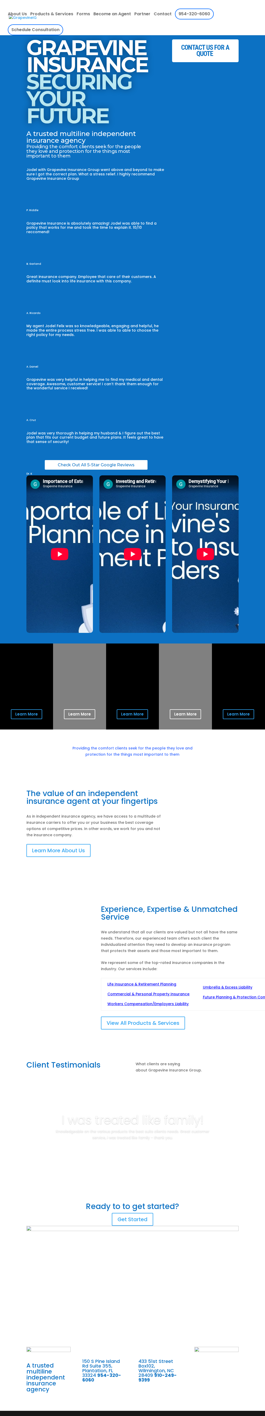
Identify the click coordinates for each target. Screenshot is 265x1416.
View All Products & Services (143, 1023)
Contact (163, 14)
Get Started (132, 1219)
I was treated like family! (133, 1120)
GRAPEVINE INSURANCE (87, 83)
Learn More (26, 714)
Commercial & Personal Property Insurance (148, 994)
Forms (83, 14)
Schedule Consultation (35, 30)
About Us (17, 14)
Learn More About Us (58, 850)
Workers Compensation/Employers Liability (148, 1003)
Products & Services (51, 14)
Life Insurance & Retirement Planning (141, 984)
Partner (142, 14)
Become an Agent (112, 14)
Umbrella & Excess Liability (227, 987)
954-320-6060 (194, 14)
